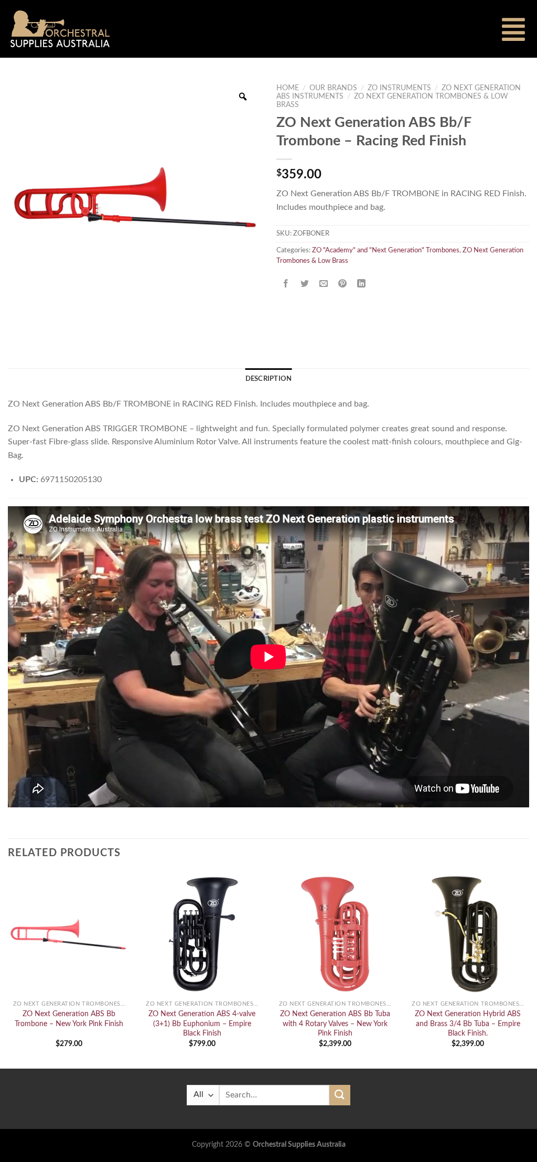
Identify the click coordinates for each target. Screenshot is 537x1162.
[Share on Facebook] (286, 284)
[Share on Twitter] (305, 284)
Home (287, 88)
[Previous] (8, 969)
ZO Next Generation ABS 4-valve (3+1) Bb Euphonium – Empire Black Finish (201, 1023)
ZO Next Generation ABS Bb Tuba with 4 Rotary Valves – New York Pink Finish (335, 1023)
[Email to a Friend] (323, 284)
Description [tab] (268, 379)
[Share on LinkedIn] (361, 284)
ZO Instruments (399, 88)
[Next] (528, 969)
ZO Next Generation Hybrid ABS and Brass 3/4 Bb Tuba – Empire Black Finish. (468, 1023)
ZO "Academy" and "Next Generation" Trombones (385, 250)
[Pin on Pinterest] (342, 284)
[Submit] (339, 1095)
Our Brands (333, 88)
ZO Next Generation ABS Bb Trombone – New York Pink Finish (69, 1019)
